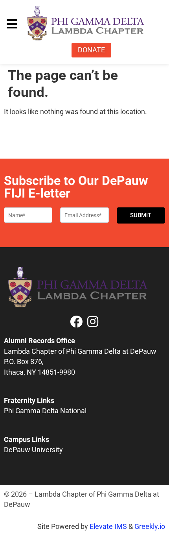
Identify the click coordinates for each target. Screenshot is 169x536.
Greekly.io (149, 526)
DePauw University (33, 450)
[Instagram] (92, 321)
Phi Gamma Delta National (45, 411)
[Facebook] (76, 321)
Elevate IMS (108, 526)
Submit (140, 215)
